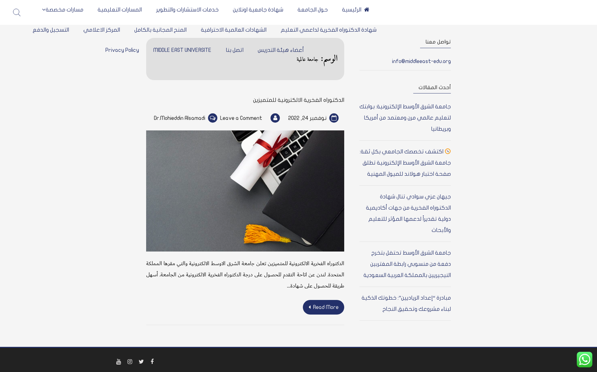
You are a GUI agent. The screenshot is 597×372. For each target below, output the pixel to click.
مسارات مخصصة (64, 10)
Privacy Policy (122, 50)
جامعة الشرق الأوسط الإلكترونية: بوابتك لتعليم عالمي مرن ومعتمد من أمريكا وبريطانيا (405, 118)
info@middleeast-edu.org (421, 61)
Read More (326, 307)
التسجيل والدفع (51, 30)
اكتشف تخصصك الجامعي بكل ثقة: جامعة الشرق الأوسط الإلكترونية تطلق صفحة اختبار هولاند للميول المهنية (405, 163)
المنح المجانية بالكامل (160, 30)
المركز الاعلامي (101, 30)
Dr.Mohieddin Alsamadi (179, 118)
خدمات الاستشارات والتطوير (187, 10)
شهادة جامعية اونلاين (258, 10)
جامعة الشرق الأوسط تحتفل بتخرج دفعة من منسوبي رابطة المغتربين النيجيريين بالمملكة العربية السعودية (407, 264)
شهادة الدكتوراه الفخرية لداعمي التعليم (329, 30)
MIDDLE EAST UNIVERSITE (182, 50)
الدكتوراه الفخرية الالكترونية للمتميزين (298, 100)
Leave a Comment (241, 118)
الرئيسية (351, 10)
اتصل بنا (234, 50)
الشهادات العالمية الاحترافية (233, 30)
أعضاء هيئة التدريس (281, 50)
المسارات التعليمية (120, 10)
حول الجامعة (313, 10)
